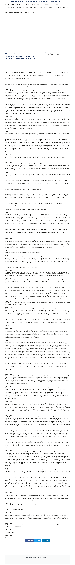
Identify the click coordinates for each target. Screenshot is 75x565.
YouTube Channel (9, 64)
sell (48, 308)
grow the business (28, 447)
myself (31, 12)
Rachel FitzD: (8, 81)
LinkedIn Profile (9, 61)
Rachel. (37, 12)
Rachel (22, 4)
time (52, 72)
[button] (29, 540)
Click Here (37, 561)
